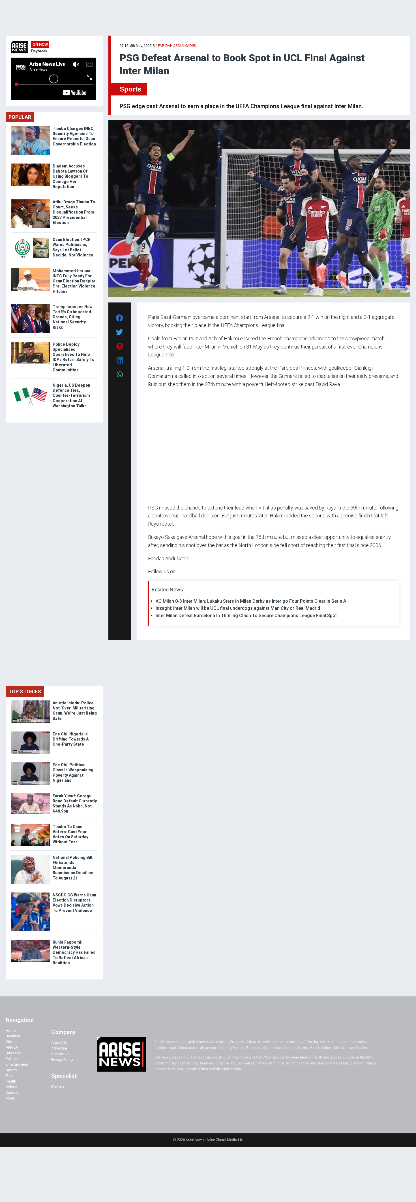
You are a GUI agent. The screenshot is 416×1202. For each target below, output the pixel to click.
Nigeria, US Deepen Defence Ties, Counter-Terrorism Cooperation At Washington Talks (71, 395)
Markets (58, 1086)
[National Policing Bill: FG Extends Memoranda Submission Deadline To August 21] (30, 856)
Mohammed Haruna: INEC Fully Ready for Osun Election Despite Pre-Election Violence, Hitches (75, 281)
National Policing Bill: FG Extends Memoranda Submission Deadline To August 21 (73, 867)
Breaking (13, 1036)
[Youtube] (159, 627)
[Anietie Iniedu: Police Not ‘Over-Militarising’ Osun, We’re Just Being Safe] (30, 701)
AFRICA (12, 1047)
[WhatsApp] (156, 627)
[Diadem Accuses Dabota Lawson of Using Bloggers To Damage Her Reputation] (30, 164)
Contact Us (60, 1054)
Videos (11, 1087)
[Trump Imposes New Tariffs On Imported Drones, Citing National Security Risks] (30, 305)
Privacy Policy (62, 1059)
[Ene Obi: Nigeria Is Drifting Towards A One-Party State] (30, 732)
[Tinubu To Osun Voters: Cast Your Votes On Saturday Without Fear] (30, 825)
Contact (12, 1092)
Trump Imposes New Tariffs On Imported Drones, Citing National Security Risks (73, 317)
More (10, 1098)
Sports (130, 89)
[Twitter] (151, 627)
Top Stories (24, 691)
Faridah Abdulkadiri (177, 46)
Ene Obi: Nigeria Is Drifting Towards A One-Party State (71, 739)
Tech (9, 1075)
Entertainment (17, 1064)
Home (11, 1030)
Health (11, 1081)
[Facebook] (149, 627)
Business (13, 1053)
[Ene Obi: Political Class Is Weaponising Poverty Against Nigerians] (30, 763)
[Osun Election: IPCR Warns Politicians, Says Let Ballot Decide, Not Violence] (30, 238)
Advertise (59, 1048)
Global (11, 1042)
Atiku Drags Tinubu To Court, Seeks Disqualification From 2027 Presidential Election (74, 212)
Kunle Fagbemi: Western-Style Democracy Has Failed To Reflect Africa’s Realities (74, 952)
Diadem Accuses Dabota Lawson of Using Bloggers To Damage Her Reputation (70, 176)
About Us (59, 1042)
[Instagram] (154, 627)
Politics (12, 1059)
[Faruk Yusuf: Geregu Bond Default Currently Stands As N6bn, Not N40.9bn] (30, 794)
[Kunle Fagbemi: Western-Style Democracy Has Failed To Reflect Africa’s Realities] (30, 940)
